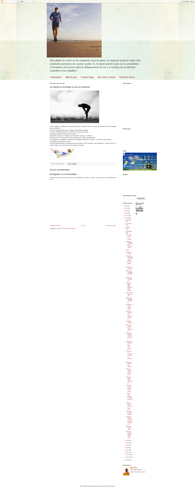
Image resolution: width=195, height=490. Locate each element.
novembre (129, 223)
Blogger (113, 486)
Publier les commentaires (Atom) (66, 228)
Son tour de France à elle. (129, 294)
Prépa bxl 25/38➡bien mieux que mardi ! (129, 345)
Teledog (135, 467)
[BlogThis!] (70, 164)
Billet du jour (71, 77)
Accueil (83, 225)
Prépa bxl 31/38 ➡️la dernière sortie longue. (129, 286)
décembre (129, 220)
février (128, 454)
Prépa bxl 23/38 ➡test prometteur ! (129, 380)
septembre (129, 231)
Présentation (56, 77)
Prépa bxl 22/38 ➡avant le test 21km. (129, 388)
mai (127, 447)
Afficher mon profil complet (138, 472)
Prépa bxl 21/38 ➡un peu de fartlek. (129, 406)
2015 (126, 213)
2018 (126, 206)
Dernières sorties (127, 77)
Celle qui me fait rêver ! (128, 428)
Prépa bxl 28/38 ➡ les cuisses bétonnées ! (129, 315)
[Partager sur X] (72, 164)
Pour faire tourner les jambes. (129, 237)
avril (127, 450)
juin (127, 445)
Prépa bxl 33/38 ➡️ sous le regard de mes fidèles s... (129, 260)
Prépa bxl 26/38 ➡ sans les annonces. (129, 336)
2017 (126, 208)
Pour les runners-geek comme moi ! (129, 371)
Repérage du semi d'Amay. (129, 413)
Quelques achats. (128, 252)
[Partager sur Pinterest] (76, 164)
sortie (91, 126)
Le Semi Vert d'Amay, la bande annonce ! (129, 397)
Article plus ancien (111, 225)
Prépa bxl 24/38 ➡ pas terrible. (129, 364)
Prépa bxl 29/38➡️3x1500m (129, 300)
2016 (126, 210)
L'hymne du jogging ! (129, 267)
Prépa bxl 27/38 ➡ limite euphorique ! (129, 328)
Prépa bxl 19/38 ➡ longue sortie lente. (129, 434)
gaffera (102, 486)
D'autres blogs (87, 77)
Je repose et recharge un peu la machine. (129, 355)
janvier (128, 457)
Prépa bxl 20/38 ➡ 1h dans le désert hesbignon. (129, 420)
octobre (128, 227)
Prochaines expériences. (129, 279)
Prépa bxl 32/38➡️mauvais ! (129, 273)
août (127, 440)
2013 (126, 217)
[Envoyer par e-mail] (68, 164)
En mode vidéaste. (129, 321)
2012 (126, 460)
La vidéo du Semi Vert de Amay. (129, 307)
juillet (127, 443)
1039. (127, 250)
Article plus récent (55, 225)
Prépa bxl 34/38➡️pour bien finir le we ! (129, 244)
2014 (126, 215)
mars (127, 452)
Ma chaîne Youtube (106, 77)
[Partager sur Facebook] (74, 164)
